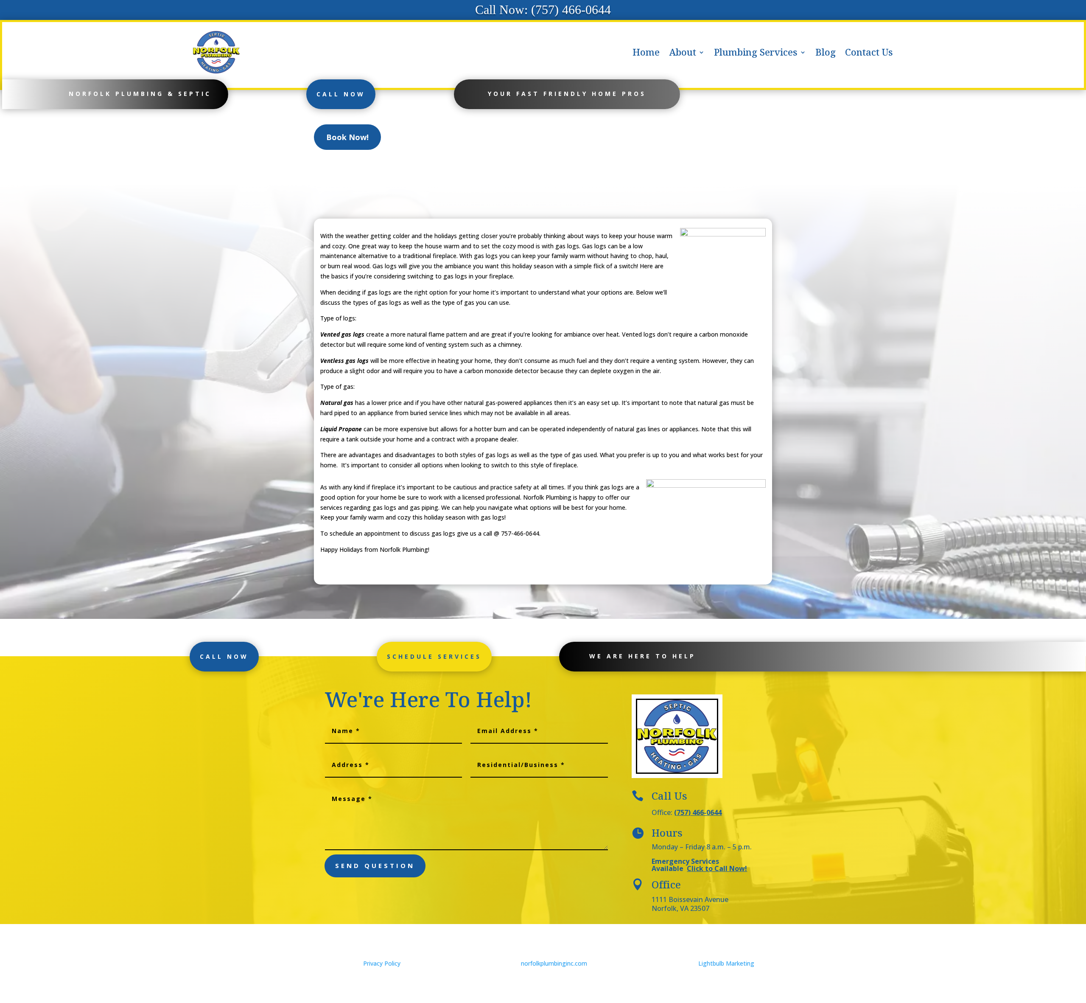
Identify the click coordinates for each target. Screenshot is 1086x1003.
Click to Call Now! (717, 868)
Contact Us (869, 52)
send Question (375, 865)
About (682, 52)
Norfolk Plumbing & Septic (140, 94)
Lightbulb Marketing (726, 963)
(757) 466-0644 (698, 812)
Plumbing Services (756, 52)
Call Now (340, 94)
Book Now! (347, 137)
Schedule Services (434, 656)
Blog (825, 52)
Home (646, 52)
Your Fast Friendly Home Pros (567, 94)
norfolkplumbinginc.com (554, 963)
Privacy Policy (381, 963)
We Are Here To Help (642, 656)
